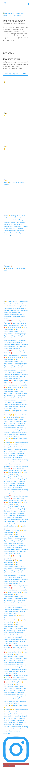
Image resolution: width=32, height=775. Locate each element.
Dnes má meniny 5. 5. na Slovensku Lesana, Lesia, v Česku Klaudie (14, 21)
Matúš (7, 23)
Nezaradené (21, 23)
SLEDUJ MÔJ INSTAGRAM (15, 73)
